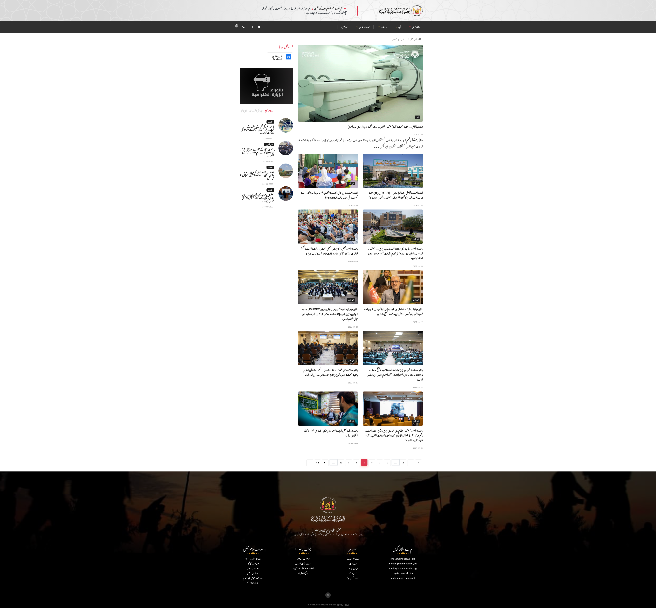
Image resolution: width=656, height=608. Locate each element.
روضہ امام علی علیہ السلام (253, 559)
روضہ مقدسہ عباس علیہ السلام (253, 578)
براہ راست (353, 563)
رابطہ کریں (344, 27)
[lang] (236, 26)
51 (325, 462)
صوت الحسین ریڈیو (353, 578)
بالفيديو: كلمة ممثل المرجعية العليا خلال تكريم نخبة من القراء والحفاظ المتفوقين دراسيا (331, 433)
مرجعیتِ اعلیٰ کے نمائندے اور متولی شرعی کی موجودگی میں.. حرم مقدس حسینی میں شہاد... (257, 152)
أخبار (399, 27)
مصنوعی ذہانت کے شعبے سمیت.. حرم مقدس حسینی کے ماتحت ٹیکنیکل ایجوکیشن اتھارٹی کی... (258, 197)
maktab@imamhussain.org (402, 563)
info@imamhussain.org (403, 559)
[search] (243, 27)
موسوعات (383, 27)
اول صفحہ (413, 39)
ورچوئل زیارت (353, 568)
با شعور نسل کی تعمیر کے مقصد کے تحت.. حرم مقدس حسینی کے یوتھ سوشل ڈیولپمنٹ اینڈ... (257, 129)
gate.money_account (403, 578)
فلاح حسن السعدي (398, 39)
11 (349, 462)
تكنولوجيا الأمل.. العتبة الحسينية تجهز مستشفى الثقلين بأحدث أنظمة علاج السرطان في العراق (385, 126)
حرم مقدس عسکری (253, 573)
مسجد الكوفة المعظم (253, 582)
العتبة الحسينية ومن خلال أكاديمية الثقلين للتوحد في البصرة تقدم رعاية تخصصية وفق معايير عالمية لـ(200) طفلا (329, 195)
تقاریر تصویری (269, 144)
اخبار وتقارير (416, 183)
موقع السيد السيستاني (303, 559)
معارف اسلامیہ (364, 27)
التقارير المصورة (415, 360)
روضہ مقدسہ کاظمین (253, 563)
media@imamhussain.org (403, 568)
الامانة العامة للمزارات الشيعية (303, 568)
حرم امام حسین (417, 27)
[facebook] (259, 27)
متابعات (270, 122)
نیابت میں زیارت (353, 559)
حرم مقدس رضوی (253, 568)
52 (317, 462)
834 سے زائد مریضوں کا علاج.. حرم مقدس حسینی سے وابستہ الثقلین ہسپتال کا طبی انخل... (257, 175)
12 (341, 462)
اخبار (417, 117)
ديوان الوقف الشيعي (303, 563)
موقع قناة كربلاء (303, 573)
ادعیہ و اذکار (353, 573)
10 (356, 462)
